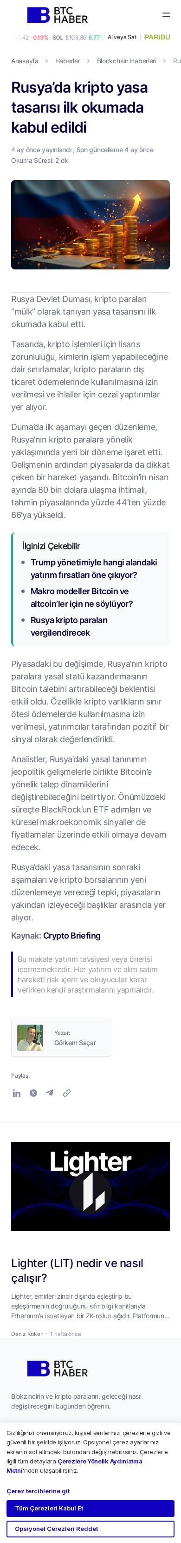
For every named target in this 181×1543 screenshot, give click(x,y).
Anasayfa (25, 60)
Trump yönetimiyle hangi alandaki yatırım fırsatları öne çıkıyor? (94, 568)
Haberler (67, 60)
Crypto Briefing (72, 935)
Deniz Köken (27, 1334)
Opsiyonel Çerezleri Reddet (56, 1528)
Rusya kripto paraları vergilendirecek (69, 626)
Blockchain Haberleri (126, 60)
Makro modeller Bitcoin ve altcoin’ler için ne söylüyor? (82, 597)
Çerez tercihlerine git (38, 1491)
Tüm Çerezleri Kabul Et (49, 1508)
